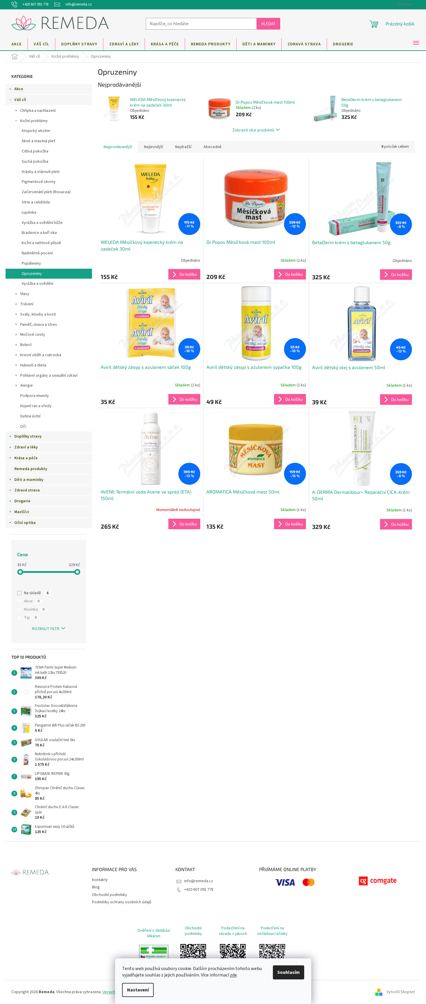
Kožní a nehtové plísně (41, 243)
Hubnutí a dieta (33, 365)
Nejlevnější (153, 147)
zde (233, 975)
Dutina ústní (30, 416)
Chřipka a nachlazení (38, 111)
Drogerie (22, 501)
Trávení (26, 304)
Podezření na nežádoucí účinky (272, 931)
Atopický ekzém (36, 131)
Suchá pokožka (35, 162)
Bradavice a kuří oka (39, 233)
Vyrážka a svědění (37, 284)
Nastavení (138, 990)
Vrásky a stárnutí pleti (40, 172)
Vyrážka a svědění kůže (42, 223)
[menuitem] (17, 44)
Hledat (268, 23)
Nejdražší (183, 147)
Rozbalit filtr (45, 629)
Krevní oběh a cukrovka (40, 355)
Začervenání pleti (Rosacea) (46, 192)
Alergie (26, 385)
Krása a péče (26, 458)
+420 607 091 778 (198, 889)
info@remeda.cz (198, 881)
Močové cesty (32, 334)
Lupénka (29, 212)
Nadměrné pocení (37, 253)
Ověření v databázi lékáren (153, 933)
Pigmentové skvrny (39, 182)
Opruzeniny (32, 274)
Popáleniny (31, 263)
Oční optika (25, 523)
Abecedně (212, 147)
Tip (30, 618)
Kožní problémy (34, 121)
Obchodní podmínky (109, 895)
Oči (23, 426)
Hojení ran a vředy (36, 406)
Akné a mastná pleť (38, 141)
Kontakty (100, 880)
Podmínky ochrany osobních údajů (121, 902)
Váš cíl (20, 100)
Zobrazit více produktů (253, 129)
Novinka (34, 609)
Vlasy (24, 294)
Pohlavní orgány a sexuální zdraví (49, 375)
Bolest (26, 345)
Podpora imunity (34, 396)
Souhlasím (288, 972)
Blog (96, 887)
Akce (18, 89)
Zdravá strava (27, 490)
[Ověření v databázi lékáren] (153, 957)
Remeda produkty (30, 469)
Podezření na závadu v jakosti (233, 931)
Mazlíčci (21, 512)
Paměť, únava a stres (38, 325)
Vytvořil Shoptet (400, 992)
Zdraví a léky (26, 447)
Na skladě (36, 593)
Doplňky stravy (28, 436)
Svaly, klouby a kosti (38, 314)
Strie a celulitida (36, 202)
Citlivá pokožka (35, 151)
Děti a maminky (28, 480)
